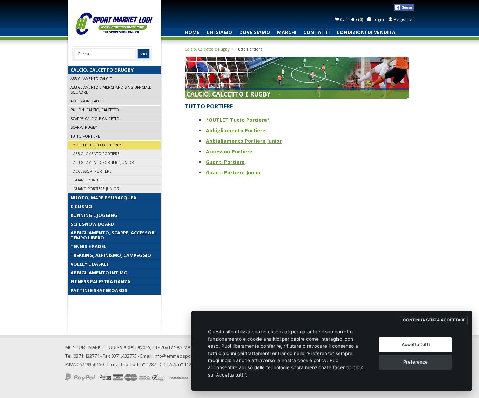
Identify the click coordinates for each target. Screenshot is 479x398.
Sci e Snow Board (92, 224)
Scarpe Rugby (83, 127)
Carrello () (351, 19)
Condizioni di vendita (366, 32)
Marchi (286, 32)
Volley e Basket (89, 264)
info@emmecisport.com (179, 356)
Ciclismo (81, 206)
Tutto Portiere (85, 136)
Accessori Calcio (87, 101)
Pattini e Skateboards (98, 290)
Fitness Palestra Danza (100, 281)
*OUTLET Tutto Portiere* (97, 144)
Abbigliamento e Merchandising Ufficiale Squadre (110, 90)
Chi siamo (219, 32)
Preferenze (415, 362)
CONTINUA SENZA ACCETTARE (434, 320)
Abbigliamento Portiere (96, 153)
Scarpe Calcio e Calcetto (95, 118)
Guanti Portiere (89, 180)
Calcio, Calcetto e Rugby (102, 70)
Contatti (316, 32)
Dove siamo (254, 32)
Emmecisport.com (115, 24)
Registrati (403, 19)
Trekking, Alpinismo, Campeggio (110, 255)
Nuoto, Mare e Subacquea (103, 197)
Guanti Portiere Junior (96, 188)
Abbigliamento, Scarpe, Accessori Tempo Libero (113, 235)
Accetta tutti (416, 344)
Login (378, 19)
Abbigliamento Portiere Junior (103, 162)
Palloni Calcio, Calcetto (94, 109)
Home (192, 32)
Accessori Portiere (92, 171)
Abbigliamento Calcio (91, 78)
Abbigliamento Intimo (99, 273)
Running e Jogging (93, 215)
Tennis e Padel (88, 246)
